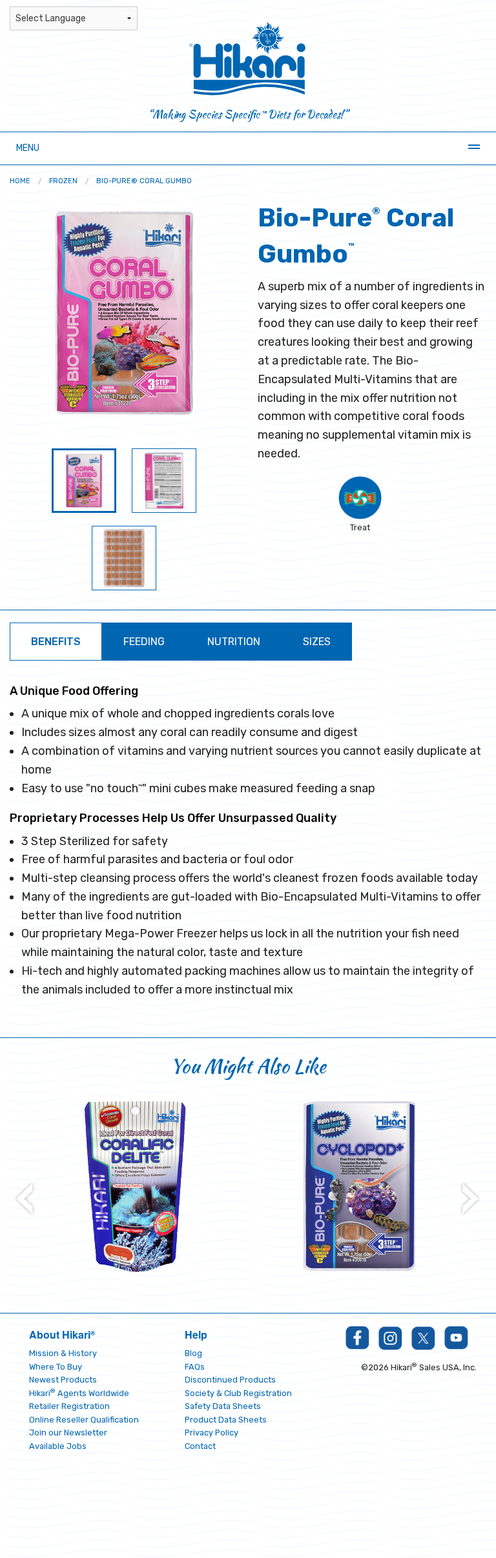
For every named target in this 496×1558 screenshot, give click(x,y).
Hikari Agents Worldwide (79, 1393)
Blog (193, 1353)
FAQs (195, 1367)
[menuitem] (20, 181)
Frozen (63, 181)
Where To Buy (55, 1367)
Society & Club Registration (238, 1393)
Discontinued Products (230, 1379)
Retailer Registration (69, 1406)
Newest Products (63, 1379)
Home (20, 181)
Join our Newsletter (68, 1432)
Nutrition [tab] (233, 641)
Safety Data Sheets (223, 1406)
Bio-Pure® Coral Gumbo (144, 181)
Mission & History (63, 1353)
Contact (200, 1446)
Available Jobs (58, 1446)
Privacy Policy (211, 1432)
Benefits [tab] (56, 641)
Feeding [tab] (144, 641)
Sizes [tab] (317, 641)
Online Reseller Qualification (84, 1419)
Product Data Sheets (226, 1419)
